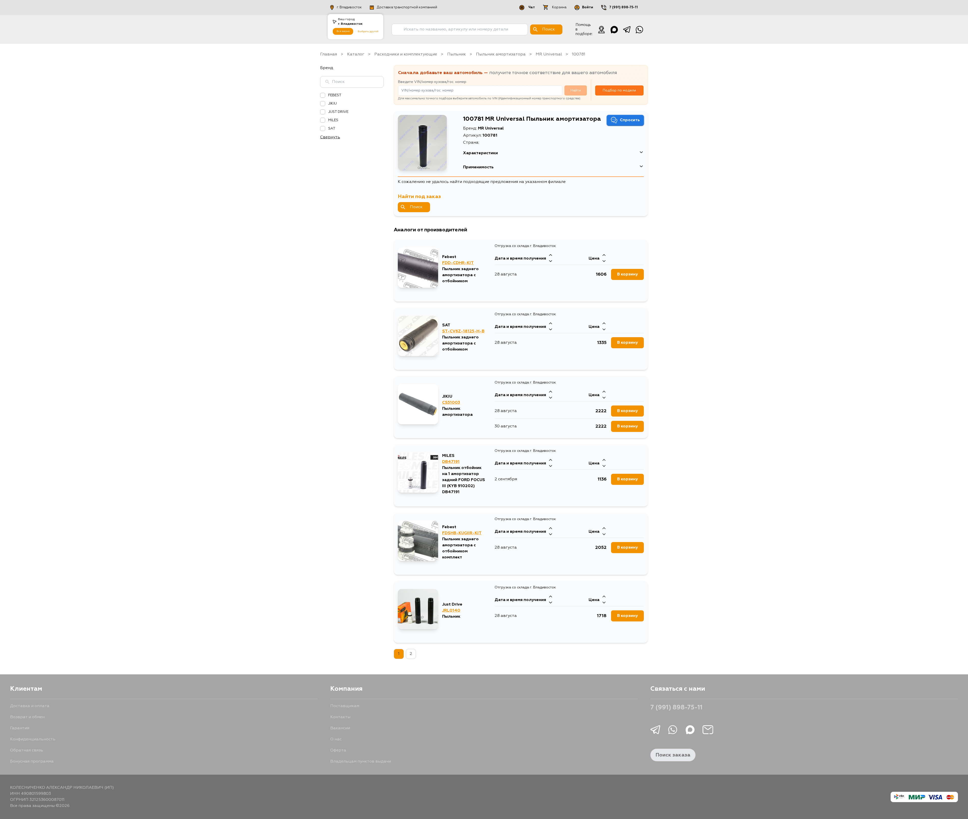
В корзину (627, 274)
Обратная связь (26, 750)
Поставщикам (344, 706)
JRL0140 (451, 611)
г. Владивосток (349, 7)
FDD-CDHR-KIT (458, 263)
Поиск (416, 207)
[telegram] (627, 29)
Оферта (338, 750)
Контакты (340, 717)
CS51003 (451, 403)
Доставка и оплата (29, 706)
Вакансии (340, 728)
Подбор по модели (619, 90)
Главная (328, 54)
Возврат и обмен (27, 717)
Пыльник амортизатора (501, 54)
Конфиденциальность (32, 739)
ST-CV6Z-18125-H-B (463, 331)
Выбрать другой (368, 31)
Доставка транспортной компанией (407, 7)
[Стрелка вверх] (550, 256)
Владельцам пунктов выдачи (360, 762)
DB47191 (451, 462)
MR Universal (549, 54)
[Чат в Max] (614, 29)
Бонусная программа (32, 762)
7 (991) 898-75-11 (623, 7)
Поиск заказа (672, 755)
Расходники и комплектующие (405, 54)
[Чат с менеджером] (601, 29)
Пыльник (456, 54)
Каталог (355, 54)
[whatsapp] (639, 29)
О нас (336, 739)
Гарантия (19, 728)
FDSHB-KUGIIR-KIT (461, 533)
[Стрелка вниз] (550, 262)
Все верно (343, 31)
